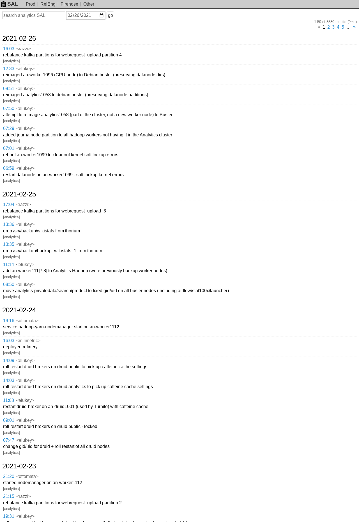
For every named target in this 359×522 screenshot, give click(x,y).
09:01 (8, 420)
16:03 (8, 48)
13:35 (8, 244)
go (110, 15)
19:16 (8, 320)
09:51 (8, 88)
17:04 (8, 204)
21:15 (8, 496)
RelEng (48, 4)
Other (88, 4)
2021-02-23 (19, 466)
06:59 (8, 168)
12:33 (8, 68)
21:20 (8, 476)
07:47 (8, 440)
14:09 (8, 360)
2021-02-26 (19, 38)
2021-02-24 (19, 310)
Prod (30, 4)
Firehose (69, 4)
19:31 (8, 516)
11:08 (8, 400)
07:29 (8, 128)
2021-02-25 (19, 194)
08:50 (8, 284)
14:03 (8, 380)
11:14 (8, 264)
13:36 (8, 224)
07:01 (8, 148)
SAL (12, 4)
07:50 (8, 108)
